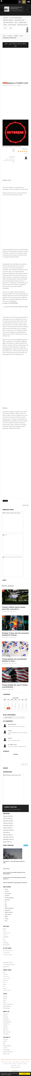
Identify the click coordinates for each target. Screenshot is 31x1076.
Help (18, 1065)
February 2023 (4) (8, 823)
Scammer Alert (22, 22)
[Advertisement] (15, 64)
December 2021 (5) (8, 837)
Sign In (4, 1000)
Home (4, 35)
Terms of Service (8, 1061)
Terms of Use (6, 868)
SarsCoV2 (7, 910)
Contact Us (5, 1014)
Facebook (27, 30)
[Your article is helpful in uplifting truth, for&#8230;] (5, 746)
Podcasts (15, 1063)
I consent (24, 1073)
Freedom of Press (8, 20)
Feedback (5, 1016)
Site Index (5, 1028)
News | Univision (7, 1032)
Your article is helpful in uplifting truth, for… (17, 746)
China (6, 889)
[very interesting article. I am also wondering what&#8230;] (5, 732)
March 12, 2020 (23, 306)
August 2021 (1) (7, 841)
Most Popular (12, 25)
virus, (9, 160)
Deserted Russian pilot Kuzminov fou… (16, 8)
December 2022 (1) (8, 825)
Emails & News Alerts (8, 1004)
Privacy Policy (6, 1020)
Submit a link (13, 1065)
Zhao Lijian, (5, 160)
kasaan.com (6, 966)
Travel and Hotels (22, 25)
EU (5, 902)
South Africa (8, 914)
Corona (7, 891)
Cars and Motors (8, 22)
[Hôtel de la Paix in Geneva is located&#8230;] (5, 725)
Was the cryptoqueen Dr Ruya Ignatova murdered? (15, 882)
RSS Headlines (6, 1008)
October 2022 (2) (7, 827)
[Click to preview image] (15, 145)
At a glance (9, 35)
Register (5, 998)
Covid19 (7, 895)
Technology (5, 942)
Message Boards (7, 1006)
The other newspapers (15, 18)
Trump (6, 918)
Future (5, 25)
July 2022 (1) (6, 832)
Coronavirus (8, 893)
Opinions (25, 1063)
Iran (6, 904)
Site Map (5, 1026)
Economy (7, 899)
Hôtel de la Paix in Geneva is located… (16, 726)
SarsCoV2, (12, 159)
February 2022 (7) (8, 834)
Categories (16, 35)
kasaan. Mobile (6, 1049)
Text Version (6, 1034)
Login (20, 2)
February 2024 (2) (8, 816)
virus (6, 920)
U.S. (4, 668)
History (5, 18)
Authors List (5, 1030)
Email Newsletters (7, 1045)
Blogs (4, 1002)
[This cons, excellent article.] (5, 739)
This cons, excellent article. (14, 740)
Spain (6, 916)
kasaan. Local (6, 1053)
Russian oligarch (9, 908)
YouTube (5, 1047)
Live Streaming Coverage (9, 964)
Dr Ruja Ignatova (9, 897)
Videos (27, 1061)
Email (13, 151)
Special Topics (6, 944)
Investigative (6, 936)
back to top (25, 505)
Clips (15, 22)
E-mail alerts (19, 1063)
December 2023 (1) (8, 820)
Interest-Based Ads (7, 1022)
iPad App (5, 996)
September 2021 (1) (8, 839)
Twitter (27, 28)
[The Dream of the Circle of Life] (13, 532)
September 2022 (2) (8, 830)
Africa (4, 972)
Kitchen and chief (19, 20)
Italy (6, 906)
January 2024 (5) (7, 818)
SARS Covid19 (8, 912)
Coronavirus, (7, 159)
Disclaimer (5, 1063)
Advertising (5, 1018)
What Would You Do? (8, 962)
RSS (24, 2)
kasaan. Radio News (7, 1051)
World (21, 35)
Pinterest (27, 31)
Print (13, 149)
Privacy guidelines (16, 1061)
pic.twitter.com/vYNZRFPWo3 (10, 303)
